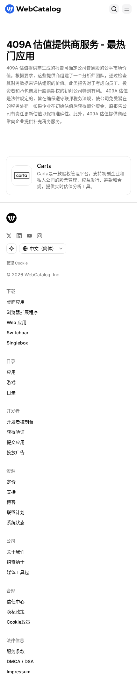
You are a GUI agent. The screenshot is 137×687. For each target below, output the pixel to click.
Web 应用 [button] (16, 322)
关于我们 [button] (16, 551)
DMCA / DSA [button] (20, 661)
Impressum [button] (18, 671)
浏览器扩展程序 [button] (22, 312)
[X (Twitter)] (8, 235)
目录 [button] (11, 392)
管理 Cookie (17, 263)
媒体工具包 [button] (18, 572)
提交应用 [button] (16, 442)
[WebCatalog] (11, 218)
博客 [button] (11, 502)
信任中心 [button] (16, 601)
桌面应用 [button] (16, 302)
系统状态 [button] (16, 522)
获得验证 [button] (16, 432)
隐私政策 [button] (16, 611)
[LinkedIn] (19, 235)
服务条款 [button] (16, 651)
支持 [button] (11, 492)
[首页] (33, 9)
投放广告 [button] (16, 452)
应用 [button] (11, 372)
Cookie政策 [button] (18, 622)
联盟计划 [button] (16, 512)
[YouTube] (29, 235)
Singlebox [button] (17, 342)
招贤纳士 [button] (16, 562)
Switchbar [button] (17, 332)
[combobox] (42, 248)
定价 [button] (11, 481)
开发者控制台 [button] (20, 421)
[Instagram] (39, 235)
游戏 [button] (11, 382)
